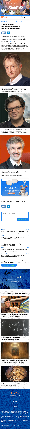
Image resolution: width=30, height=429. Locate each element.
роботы (3, 247)
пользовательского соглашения (8, 424)
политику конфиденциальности (8, 425)
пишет (10, 41)
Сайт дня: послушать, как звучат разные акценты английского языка (12, 238)
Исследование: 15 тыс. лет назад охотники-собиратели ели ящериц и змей (13, 256)
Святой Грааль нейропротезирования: (14, 315)
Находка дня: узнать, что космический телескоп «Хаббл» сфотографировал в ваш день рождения (15, 261)
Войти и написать (22, 219)
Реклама (15, 401)
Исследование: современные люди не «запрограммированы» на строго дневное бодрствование (11, 244)
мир (18, 201)
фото (2, 259)
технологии (4, 21)
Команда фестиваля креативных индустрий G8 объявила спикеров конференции (14, 232)
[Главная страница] (4, 17)
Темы (15, 406)
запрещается (15, 417)
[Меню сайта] (28, 17)
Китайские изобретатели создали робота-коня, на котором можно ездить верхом (14, 250)
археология (4, 253)
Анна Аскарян (11, 21)
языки (2, 235)
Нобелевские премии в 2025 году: (14, 384)
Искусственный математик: (11, 338)
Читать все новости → (9, 265)
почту (3, 421)
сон (2, 241)
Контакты (15, 404)
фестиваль (4, 229)
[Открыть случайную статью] (21, 17)
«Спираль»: (14, 361)
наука (23, 201)
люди (12, 201)
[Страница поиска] (25, 17)
